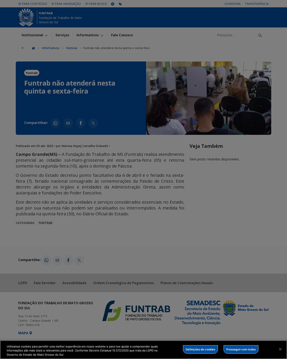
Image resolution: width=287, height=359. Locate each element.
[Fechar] (280, 349)
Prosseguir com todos (241, 349)
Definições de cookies (200, 349)
